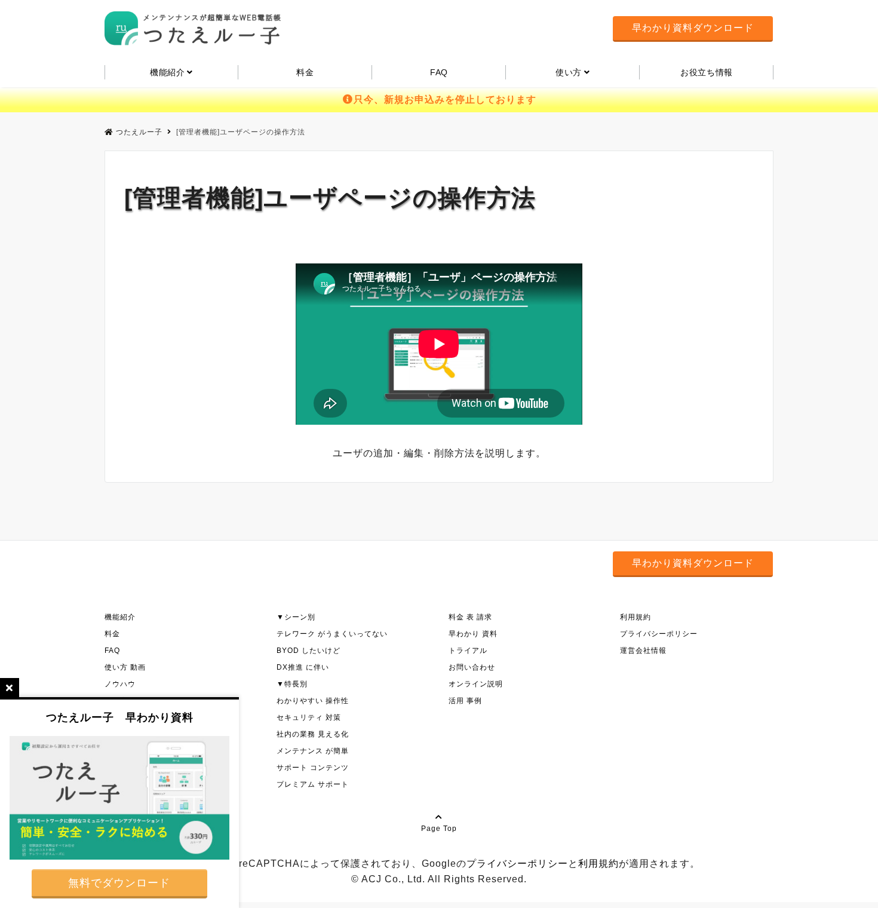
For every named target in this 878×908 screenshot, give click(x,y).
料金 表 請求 (470, 617)
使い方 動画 (125, 667)
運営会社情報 (643, 650)
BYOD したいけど (308, 650)
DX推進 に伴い (303, 667)
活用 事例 (465, 701)
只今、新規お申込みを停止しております (445, 99)
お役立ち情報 (706, 72)
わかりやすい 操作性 (313, 701)
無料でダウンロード (119, 883)
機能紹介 (120, 617)
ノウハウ (120, 684)
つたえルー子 (139, 132)
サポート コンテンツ (313, 767)
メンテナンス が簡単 (313, 751)
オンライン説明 (476, 684)
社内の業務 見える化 (313, 734)
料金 (305, 72)
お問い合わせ (472, 667)
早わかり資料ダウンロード (693, 28)
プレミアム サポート (313, 784)
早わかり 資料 (473, 634)
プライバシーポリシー (659, 634)
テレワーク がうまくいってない (332, 634)
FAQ (439, 72)
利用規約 (635, 617)
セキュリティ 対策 (309, 717)
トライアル (468, 650)
